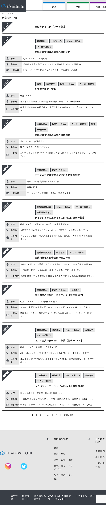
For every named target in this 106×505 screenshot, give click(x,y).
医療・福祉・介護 (63, 460)
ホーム (4, 13)
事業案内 (100, 451)
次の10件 (68, 415)
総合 (54, 7)
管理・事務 (60, 454)
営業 (78, 7)
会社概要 (100, 457)
